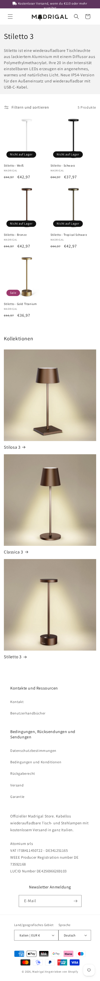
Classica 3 (13, 552)
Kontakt (17, 701)
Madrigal (38, 971)
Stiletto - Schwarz (63, 165)
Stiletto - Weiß (14, 165)
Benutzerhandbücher (28, 713)
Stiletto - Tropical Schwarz (69, 235)
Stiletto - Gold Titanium (20, 304)
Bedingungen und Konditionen (35, 762)
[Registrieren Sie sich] (75, 901)
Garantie (17, 796)
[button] (10, 16)
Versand (17, 785)
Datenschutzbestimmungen (33, 750)
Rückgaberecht (22, 773)
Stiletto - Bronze (15, 235)
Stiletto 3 (13, 657)
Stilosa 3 (12, 447)
